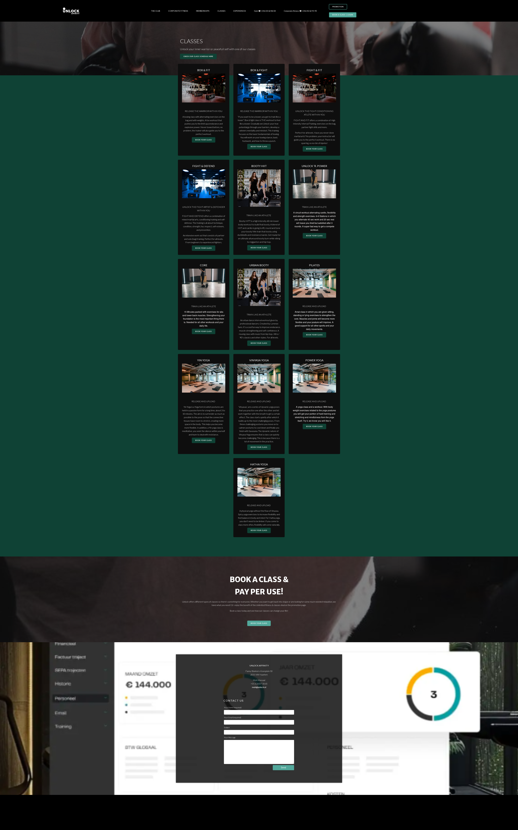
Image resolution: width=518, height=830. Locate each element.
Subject (227, 727)
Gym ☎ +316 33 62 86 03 (265, 11)
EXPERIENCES (240, 11)
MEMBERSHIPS (202, 11)
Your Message (230, 737)
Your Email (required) (232, 717)
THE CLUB (155, 11)
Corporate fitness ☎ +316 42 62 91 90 (300, 11)
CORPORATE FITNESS (178, 11)
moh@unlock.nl (259, 687)
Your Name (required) (232, 707)
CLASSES (221, 11)
